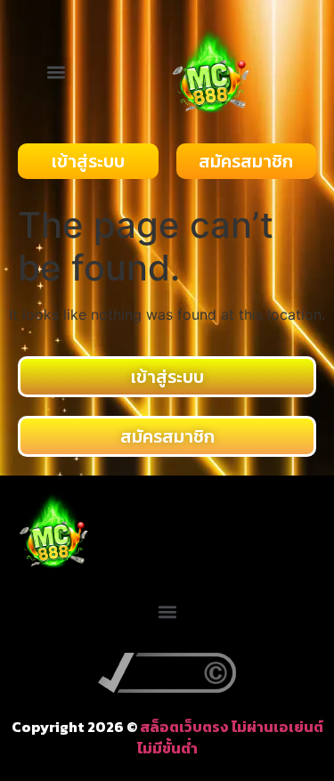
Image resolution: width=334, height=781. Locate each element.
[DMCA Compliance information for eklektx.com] (167, 687)
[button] (56, 71)
